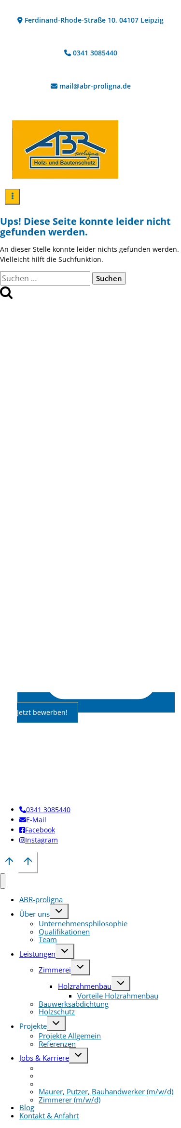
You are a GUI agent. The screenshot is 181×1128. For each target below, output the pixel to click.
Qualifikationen (64, 931)
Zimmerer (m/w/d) (69, 1099)
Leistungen (37, 954)
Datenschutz (113, 761)
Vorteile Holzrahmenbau (117, 995)
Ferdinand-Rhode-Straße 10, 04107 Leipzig (94, 20)
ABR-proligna (41, 899)
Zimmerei (55, 969)
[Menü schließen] (2, 881)
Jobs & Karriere (44, 1058)
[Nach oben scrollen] (9, 864)
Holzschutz (57, 1011)
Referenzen (57, 1044)
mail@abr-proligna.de (95, 86)
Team (48, 939)
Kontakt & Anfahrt (49, 1115)
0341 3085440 (95, 52)
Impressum (66, 761)
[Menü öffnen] (12, 197)
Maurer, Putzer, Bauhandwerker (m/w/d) (106, 1091)
